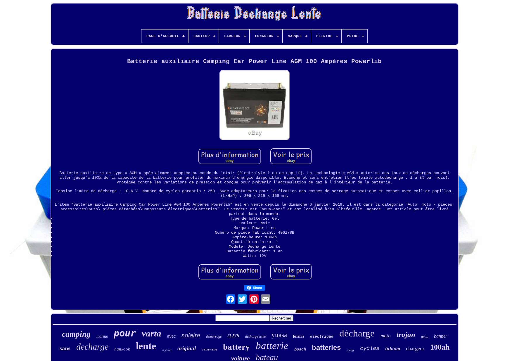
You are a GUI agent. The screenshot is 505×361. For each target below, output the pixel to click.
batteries (326, 347)
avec (171, 336)
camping (76, 334)
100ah (439, 347)
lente (146, 346)
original (186, 348)
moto (386, 336)
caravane (209, 349)
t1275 (233, 336)
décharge (357, 333)
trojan (406, 335)
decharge (92, 346)
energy (350, 350)
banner (440, 336)
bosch (300, 349)
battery (236, 346)
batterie (272, 345)
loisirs (298, 336)
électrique (321, 336)
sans (65, 348)
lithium (392, 348)
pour (125, 333)
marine (102, 336)
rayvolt (167, 350)
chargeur (415, 348)
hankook (122, 349)
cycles (369, 348)
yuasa (279, 335)
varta (151, 333)
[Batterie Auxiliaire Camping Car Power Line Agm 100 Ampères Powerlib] (254, 106)
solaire (190, 335)
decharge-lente (255, 336)
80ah (424, 337)
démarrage (214, 336)
